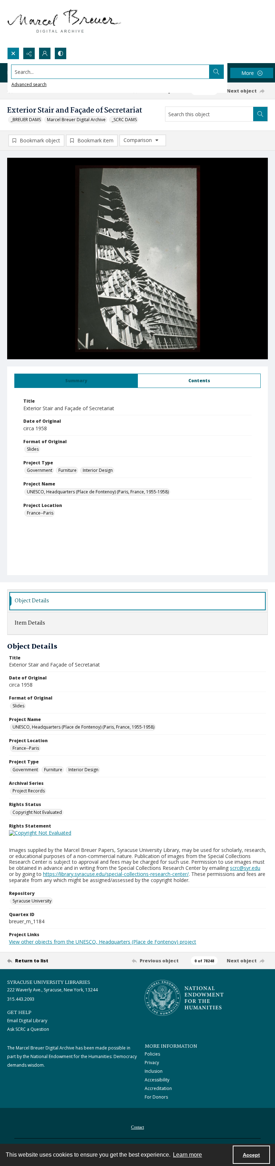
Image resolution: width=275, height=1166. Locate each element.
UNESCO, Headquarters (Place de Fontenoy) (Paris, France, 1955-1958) (98, 492)
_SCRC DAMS (124, 120)
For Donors (156, 1097)
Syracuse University (32, 901)
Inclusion (154, 1071)
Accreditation (158, 1088)
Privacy (152, 1063)
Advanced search (29, 84)
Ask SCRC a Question (28, 1029)
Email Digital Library (27, 1021)
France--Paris (40, 513)
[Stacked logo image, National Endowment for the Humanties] (184, 998)
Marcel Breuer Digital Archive (76, 120)
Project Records (29, 791)
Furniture (67, 470)
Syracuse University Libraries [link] (48, 982)
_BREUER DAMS (26, 120)
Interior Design (98, 470)
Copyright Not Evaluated (37, 812)
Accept (251, 1155)
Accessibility (157, 1080)
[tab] (76, 381)
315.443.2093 (20, 999)
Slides (33, 449)
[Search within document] (260, 114)
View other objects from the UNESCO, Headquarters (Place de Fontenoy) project (102, 941)
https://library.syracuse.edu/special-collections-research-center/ (116, 874)
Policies (152, 1054)
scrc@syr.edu (245, 867)
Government (39, 470)
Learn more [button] (187, 1155)
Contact (137, 1127)
